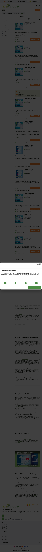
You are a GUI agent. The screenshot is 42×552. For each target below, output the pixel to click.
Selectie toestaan (21, 287)
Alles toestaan (34, 287)
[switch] (15, 283)
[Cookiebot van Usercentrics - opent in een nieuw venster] (36, 264)
